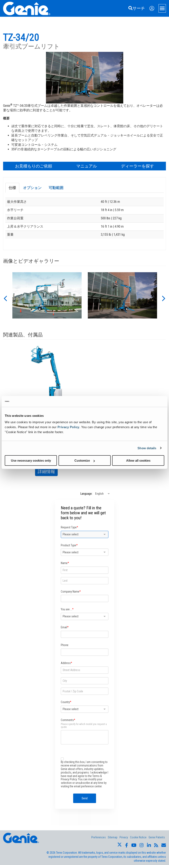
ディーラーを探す (137, 166)
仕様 (12, 187)
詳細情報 (48, 472)
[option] (47, 298)
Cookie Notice (138, 837)
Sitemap (112, 837)
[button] (5, 298)
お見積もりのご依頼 (33, 166)
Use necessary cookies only (31, 460)
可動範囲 (56, 187)
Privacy (124, 837)
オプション (32, 187)
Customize (82, 460)
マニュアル (86, 166)
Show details (146, 448)
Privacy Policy (68, 427)
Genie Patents (157, 837)
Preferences (98, 837)
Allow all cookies (138, 460)
